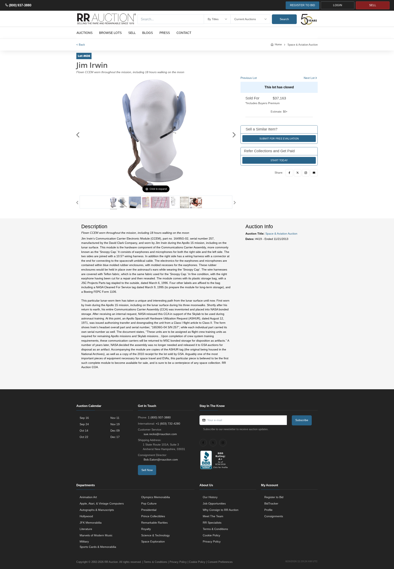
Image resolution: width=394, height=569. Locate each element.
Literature (86, 529)
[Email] (314, 172)
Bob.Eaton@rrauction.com (161, 459)
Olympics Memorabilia (155, 497)
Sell (132, 33)
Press (164, 33)
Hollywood (86, 516)
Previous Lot (249, 77)
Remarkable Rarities (154, 522)
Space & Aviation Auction (302, 44)
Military (84, 541)
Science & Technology (155, 535)
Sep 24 (84, 424)
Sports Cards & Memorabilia (98, 546)
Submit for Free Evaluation (279, 138)
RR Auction (111, 561)
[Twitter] (297, 172)
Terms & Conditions (215, 529)
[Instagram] (305, 172)
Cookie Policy (211, 535)
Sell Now (147, 470)
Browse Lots (110, 33)
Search (284, 19)
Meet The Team (213, 516)
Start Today (279, 160)
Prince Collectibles (153, 516)
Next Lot (309, 77)
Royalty (146, 529)
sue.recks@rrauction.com (160, 434)
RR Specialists (212, 522)
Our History (210, 497)
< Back (80, 44)
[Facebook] (289, 172)
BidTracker (271, 503)
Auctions (85, 33)
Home (278, 44)
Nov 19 (115, 424)
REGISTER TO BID (302, 5)
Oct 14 (84, 430)
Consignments (273, 516)
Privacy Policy (212, 541)
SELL (372, 5)
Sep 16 (84, 417)
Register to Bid (273, 497)
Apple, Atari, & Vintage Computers (102, 503)
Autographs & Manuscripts (97, 509)
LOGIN (337, 5)
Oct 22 (84, 437)
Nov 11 (114, 417)
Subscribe (301, 420)
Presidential (148, 509)
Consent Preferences (220, 561)
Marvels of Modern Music (96, 535)
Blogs (147, 33)
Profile (268, 509)
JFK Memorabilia (91, 522)
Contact (183, 33)
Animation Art (88, 497)
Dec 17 (115, 437)
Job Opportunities (214, 503)
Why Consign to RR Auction (220, 509)
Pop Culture (149, 503)
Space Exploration (153, 541)
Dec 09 (115, 430)
